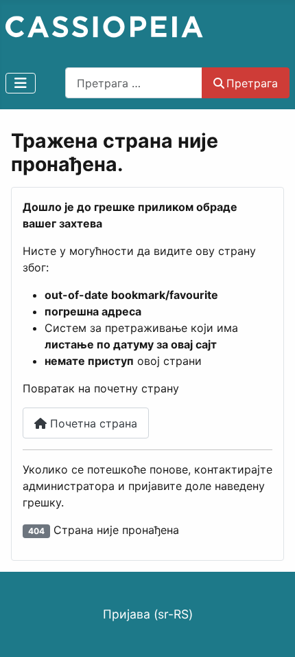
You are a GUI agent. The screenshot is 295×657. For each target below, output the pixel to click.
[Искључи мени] (20, 83)
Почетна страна (92, 423)
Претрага (252, 83)
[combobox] (133, 82)
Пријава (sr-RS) (148, 614)
